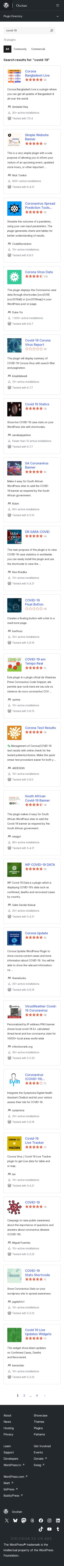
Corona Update (36, 933)
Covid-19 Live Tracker (34, 1140)
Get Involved (42, 1446)
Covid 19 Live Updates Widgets (38, 1332)
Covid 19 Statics (37, 404)
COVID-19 (32, 1202)
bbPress (11, 1489)
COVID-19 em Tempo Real (35, 661)
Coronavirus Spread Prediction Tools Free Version (40, 206)
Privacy (8, 1434)
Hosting (9, 1428)
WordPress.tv (14, 1465)
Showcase (40, 1415)
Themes (39, 1421)
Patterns (39, 1434)
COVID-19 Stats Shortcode (37, 1273)
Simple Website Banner (37, 137)
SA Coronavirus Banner (37, 465)
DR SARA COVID (37, 532)
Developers (11, 1458)
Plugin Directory (13, 16)
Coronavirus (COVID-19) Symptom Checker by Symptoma (34, 1077)
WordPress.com (16, 1476)
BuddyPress (13, 1495)
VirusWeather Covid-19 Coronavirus (41, 1008)
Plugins (38, 1428)
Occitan (17, 1512)
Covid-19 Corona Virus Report (37, 342)
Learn (7, 1446)
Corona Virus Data (39, 272)
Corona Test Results (40, 728)
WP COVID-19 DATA (40, 864)
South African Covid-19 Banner (37, 798)
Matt (9, 1483)
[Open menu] (58, 5)
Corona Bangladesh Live (37, 73)
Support (9, 1452)
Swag (39, 1465)
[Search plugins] (51, 30)
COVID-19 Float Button (34, 602)
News (7, 1421)
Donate (40, 1458)
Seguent (45, 1395)
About (7, 1415)
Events (38, 1452)
